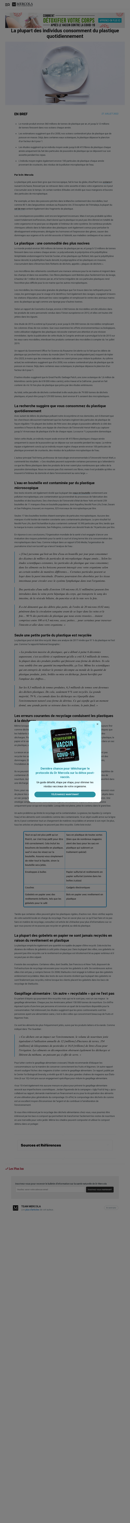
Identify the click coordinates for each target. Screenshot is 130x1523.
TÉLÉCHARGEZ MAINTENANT (65, 794)
